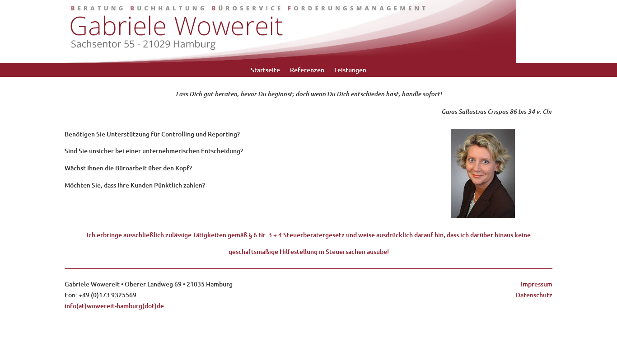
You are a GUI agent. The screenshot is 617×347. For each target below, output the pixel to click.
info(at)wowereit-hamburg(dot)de (114, 305)
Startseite (265, 70)
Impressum (536, 284)
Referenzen (307, 70)
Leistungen (350, 70)
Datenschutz (534, 295)
